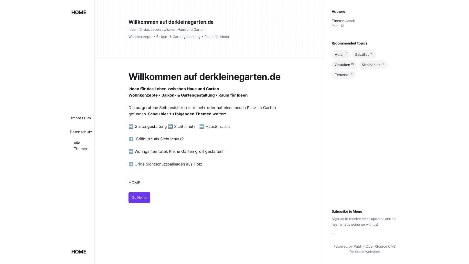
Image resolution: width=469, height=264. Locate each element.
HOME (78, 12)
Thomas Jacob (343, 21)
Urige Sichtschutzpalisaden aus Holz (168, 164)
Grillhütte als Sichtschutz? (160, 138)
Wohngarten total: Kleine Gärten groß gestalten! (179, 151)
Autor (341, 54)
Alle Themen (81, 146)
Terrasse (343, 75)
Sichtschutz (185, 126)
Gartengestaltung (151, 126)
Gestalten (344, 64)
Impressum (81, 118)
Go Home (139, 197)
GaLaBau (364, 54)
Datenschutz (81, 132)
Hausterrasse (218, 126)
